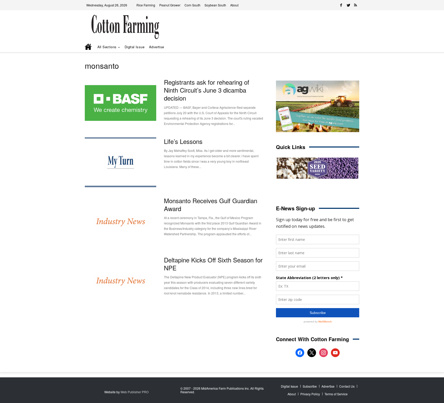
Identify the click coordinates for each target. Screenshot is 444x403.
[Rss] (355, 5)
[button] (348, 47)
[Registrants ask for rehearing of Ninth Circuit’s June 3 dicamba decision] (120, 103)
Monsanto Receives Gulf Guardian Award (210, 204)
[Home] (88, 47)
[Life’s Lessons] (120, 162)
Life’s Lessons (183, 141)
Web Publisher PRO (135, 392)
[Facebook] (341, 5)
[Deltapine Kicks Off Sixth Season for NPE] (120, 281)
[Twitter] (348, 5)
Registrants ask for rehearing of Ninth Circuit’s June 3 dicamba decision (206, 89)
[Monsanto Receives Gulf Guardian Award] (120, 221)
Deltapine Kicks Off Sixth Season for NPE (213, 263)
